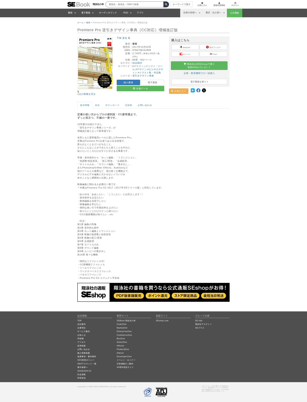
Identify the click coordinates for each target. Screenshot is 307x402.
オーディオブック (108, 12)
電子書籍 (85, 12)
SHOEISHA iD (84, 371)
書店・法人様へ (213, 12)
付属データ (141, 88)
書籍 (70, 12)
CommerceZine (124, 335)
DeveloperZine (124, 356)
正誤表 (128, 105)
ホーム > (81, 22)
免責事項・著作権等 (86, 356)
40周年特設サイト (125, 367)
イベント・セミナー (126, 360)
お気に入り (179, 91)
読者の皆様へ (190, 12)
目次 (97, 105)
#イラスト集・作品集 (149, 72)
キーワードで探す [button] (182, 4)
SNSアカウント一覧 (86, 364)
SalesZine (122, 342)
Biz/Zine (121, 338)
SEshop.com (162, 321)
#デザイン (141, 69)
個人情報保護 (83, 353)
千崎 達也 (122, 38)
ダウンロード (112, 105)
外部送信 (81, 378)
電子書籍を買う (198, 81)
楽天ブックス (215, 47)
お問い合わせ (145, 105)
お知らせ (81, 335)
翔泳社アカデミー (203, 324)
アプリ (140, 12)
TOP (79, 321)
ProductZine (123, 349)
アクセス (81, 342)
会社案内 (81, 324)
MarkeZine (122, 328)
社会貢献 (81, 374)
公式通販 (234, 13)
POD (125, 12)
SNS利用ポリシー (85, 360)
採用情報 (81, 346)
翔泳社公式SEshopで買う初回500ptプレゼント (200, 66)
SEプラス (199, 328)
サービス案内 (83, 331)
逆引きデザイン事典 (143, 75)
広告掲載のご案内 (125, 364)
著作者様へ (82, 367)
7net (214, 54)
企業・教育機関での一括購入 (199, 73)
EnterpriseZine (124, 331)
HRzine (120, 346)
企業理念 (81, 328)
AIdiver (120, 353)
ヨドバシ (186, 54)
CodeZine (122, 324)
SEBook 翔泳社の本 (126, 321)
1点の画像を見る (86, 94)
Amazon (186, 47)
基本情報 (85, 105)
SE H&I (198, 321)
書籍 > (89, 22)
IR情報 (80, 338)
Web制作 (137, 63)
